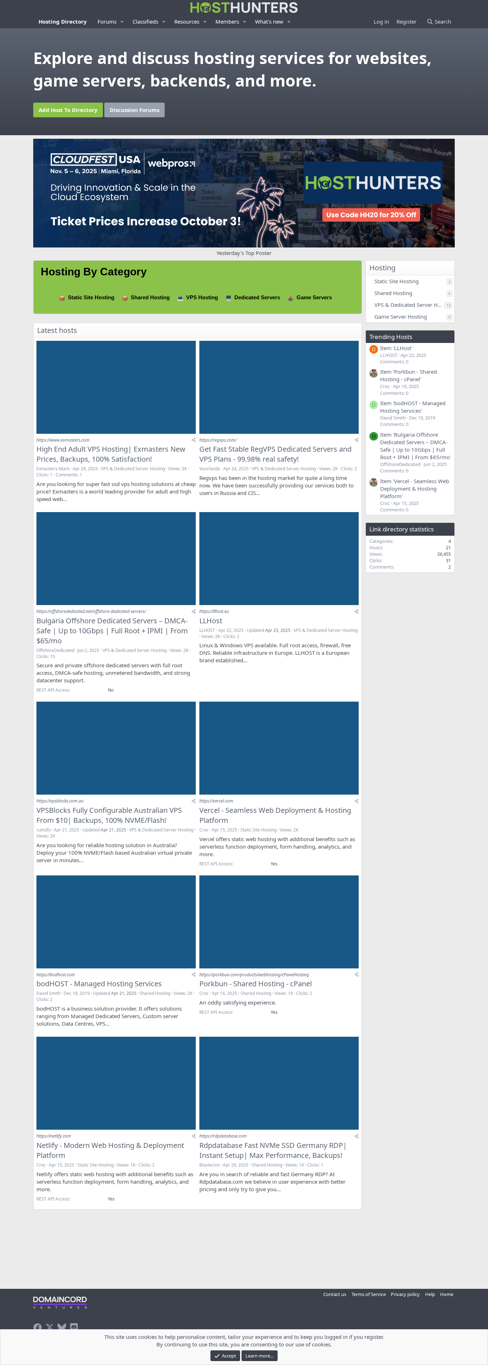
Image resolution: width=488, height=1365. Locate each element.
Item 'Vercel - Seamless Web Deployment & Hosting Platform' (414, 488)
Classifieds (145, 21)
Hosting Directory (63, 21)
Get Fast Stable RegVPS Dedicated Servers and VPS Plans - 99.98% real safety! (275, 454)
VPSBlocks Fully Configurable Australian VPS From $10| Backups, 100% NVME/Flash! (109, 815)
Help (430, 1294)
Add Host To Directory (68, 109)
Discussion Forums (134, 109)
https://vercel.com (216, 801)
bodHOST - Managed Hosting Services (99, 983)
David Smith (48, 993)
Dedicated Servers (257, 297)
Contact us (334, 1294)
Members (227, 21)
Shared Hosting (150, 297)
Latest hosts (57, 330)
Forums (107, 21)
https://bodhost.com (55, 975)
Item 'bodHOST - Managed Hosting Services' (412, 406)
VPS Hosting (202, 297)
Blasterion (209, 1165)
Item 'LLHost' (396, 348)
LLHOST (207, 630)
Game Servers (314, 297)
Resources (186, 21)
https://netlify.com (53, 1136)
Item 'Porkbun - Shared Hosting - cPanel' (408, 375)
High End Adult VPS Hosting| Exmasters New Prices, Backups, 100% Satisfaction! (110, 454)
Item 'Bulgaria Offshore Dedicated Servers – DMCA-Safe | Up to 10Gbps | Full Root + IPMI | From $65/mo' (415, 446)
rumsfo (43, 830)
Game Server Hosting (400, 316)
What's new (269, 21)
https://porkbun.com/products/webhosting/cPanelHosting (254, 975)
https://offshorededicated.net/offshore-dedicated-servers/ (91, 611)
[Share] (193, 440)
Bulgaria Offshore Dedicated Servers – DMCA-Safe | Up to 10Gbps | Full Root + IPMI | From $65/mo (112, 630)
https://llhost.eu (214, 611)
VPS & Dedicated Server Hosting (133, 469)
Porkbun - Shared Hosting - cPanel (255, 983)
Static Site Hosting (91, 297)
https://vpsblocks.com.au (60, 801)
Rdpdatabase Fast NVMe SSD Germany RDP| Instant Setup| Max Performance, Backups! (273, 1150)
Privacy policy (405, 1294)
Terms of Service (369, 1294)
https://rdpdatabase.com (223, 1136)
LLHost (210, 620)
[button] (122, 21)
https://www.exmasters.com (63, 440)
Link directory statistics (401, 529)
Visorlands (209, 469)
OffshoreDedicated (55, 650)
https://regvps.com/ (217, 440)
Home (446, 1294)
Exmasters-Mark (52, 469)
